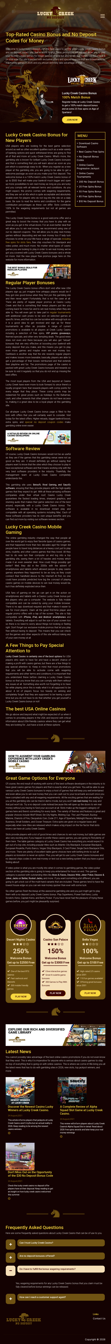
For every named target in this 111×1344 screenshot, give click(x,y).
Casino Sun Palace (55, 939)
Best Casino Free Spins (91, 151)
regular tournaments (60, 312)
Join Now (72, 119)
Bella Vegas (90, 939)
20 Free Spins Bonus (90, 186)
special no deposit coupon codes (44, 422)
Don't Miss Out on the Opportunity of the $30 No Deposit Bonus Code (30, 1173)
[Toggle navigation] (102, 16)
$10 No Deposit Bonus (91, 201)
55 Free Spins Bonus (90, 191)
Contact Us (99, 1318)
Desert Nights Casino (21, 939)
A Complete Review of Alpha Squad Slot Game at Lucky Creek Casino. (81, 1110)
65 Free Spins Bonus (90, 196)
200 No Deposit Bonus (91, 181)
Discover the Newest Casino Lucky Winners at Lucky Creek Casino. (30, 1108)
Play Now (20, 996)
